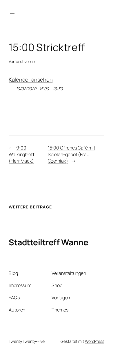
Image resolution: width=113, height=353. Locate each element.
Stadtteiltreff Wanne (48, 242)
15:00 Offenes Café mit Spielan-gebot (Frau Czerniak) (71, 154)
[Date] (12, 87)
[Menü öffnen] (12, 14)
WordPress (94, 341)
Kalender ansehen (30, 79)
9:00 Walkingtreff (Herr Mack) (21, 154)
